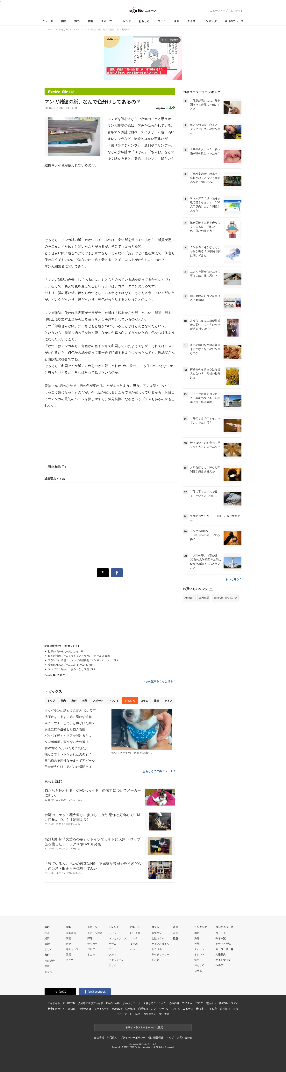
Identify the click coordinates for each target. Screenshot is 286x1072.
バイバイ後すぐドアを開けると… (68, 735)
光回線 (71, 1008)
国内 (64, 21)
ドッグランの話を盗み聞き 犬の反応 (70, 710)
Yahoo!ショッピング (225, 597)
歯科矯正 (225, 1008)
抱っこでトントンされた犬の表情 (68, 754)
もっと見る (232, 579)
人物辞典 (221, 954)
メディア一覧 (223, 943)
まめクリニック (131, 1003)
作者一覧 (221, 938)
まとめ (48, 949)
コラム (162, 21)
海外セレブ (72, 949)
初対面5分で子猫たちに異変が (66, 748)
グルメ (112, 954)
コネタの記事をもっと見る (156, 681)
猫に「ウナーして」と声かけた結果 (70, 723)
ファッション (116, 959)
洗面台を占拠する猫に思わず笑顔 (68, 717)
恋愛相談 (143, 1008)
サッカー (92, 943)
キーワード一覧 (224, 949)
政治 (47, 943)
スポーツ (106, 21)
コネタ (134, 938)
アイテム (187, 1003)
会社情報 (99, 1037)
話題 (175, 938)
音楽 (68, 943)
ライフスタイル (160, 943)
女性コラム (158, 938)
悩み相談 (130, 1008)
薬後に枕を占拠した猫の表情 (65, 729)
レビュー (114, 932)
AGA (137, 1013)
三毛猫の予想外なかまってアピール (70, 760)
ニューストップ (219, 10)
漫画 (176, 21)
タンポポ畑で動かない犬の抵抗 (67, 742)
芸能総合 (71, 932)
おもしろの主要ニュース (158, 771)
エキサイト (236, 10)
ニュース (47, 21)
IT (110, 949)
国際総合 (50, 960)
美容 (235, 1008)
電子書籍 (164, 1013)
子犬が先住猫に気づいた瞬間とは (68, 767)
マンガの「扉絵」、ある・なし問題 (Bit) (71, 669)
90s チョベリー (160, 954)
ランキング (210, 21)
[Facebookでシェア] (117, 572)
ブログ (199, 1003)
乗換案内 (201, 1008)
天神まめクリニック (154, 1003)
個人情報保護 (155, 1037)
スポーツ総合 (95, 932)
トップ (51, 700)
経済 (47, 938)
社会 (47, 932)
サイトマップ (223, 959)
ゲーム (112, 943)
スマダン (157, 932)
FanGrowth (113, 1003)
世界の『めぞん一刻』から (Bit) (66, 651)
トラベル (157, 949)
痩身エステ (150, 1013)
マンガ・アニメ (117, 938)
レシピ (176, 1008)
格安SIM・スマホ (229, 1003)
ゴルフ (91, 949)
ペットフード (124, 1013)
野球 (89, 938)
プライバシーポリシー (132, 1037)
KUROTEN (69, 1003)
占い (153, 1008)
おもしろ (144, 21)
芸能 (90, 21)
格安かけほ (85, 1008)
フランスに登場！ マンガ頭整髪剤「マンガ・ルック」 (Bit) (83, 660)
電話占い (211, 1003)
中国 (47, 966)
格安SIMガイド (56, 1008)
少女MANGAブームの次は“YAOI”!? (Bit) (71, 664)
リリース (221, 932)
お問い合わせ (184, 1037)
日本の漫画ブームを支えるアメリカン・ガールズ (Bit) (79, 655)
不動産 (213, 1008)
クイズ (191, 21)
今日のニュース (234, 21)
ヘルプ (219, 965)
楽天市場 (204, 597)
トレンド (125, 21)
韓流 (68, 954)
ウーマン (164, 1008)
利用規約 (112, 1037)
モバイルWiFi (101, 1008)
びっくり (135, 932)
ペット (134, 949)
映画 (68, 938)
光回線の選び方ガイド (90, 1003)
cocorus (117, 1008)
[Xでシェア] (103, 572)
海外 (77, 21)
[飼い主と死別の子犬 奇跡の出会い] (141, 729)
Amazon (189, 597)
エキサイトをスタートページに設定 (143, 1027)
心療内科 (174, 1003)
